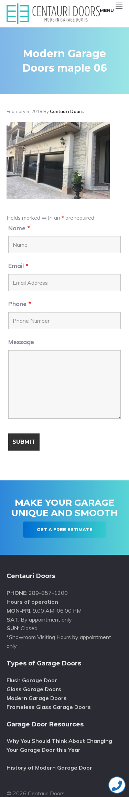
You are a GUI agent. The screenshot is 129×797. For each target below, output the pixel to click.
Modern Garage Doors (37, 698)
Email (18, 266)
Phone (19, 304)
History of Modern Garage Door (49, 767)
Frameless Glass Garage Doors (49, 706)
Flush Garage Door (32, 680)
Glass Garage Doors (34, 689)
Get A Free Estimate (65, 529)
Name (19, 228)
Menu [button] (107, 10)
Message (21, 342)
